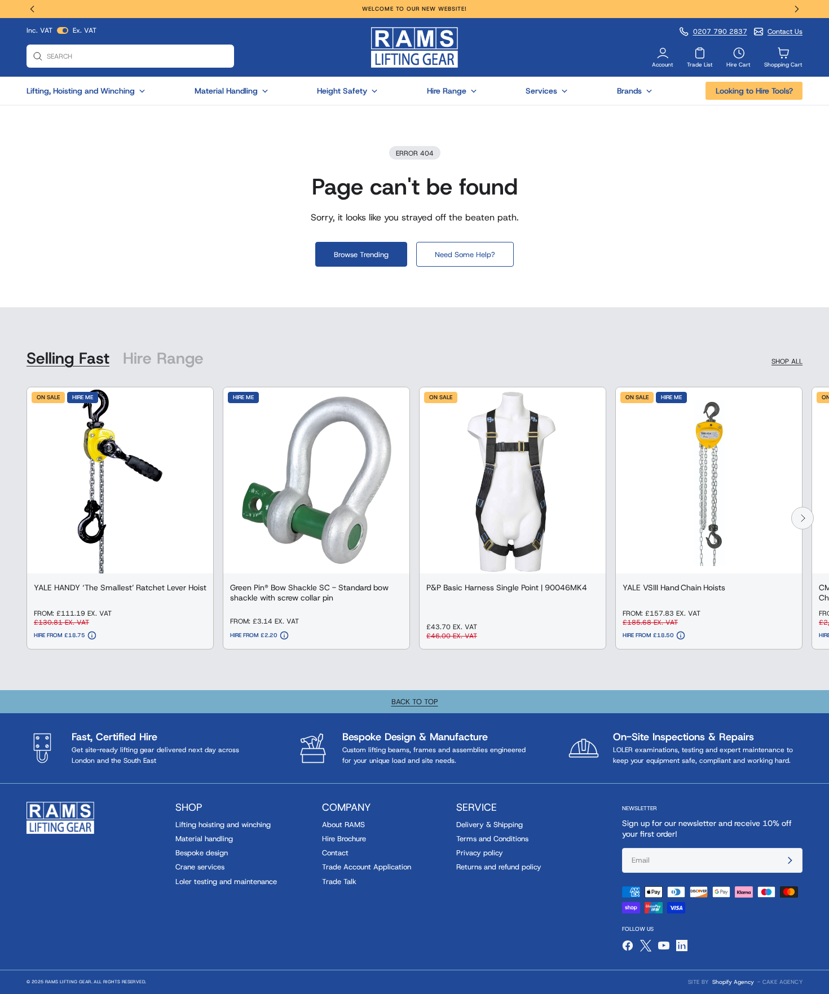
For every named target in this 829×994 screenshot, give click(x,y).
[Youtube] (663, 945)
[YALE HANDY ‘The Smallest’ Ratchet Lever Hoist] (120, 480)
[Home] (414, 47)
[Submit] (785, 860)
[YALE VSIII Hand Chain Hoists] (709, 480)
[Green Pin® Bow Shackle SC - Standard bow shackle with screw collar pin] (316, 480)
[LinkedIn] (681, 945)
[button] (38, 9)
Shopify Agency (733, 982)
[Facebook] (627, 945)
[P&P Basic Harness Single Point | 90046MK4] (513, 480)
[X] (645, 945)
